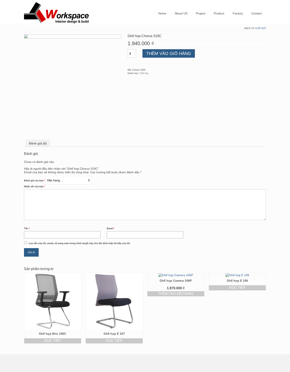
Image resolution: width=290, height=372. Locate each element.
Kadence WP (110, 365)
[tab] (38, 143)
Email (110, 228)
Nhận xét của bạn (34, 186)
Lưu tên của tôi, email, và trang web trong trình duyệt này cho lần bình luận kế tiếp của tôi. (79, 243)
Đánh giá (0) (38, 143)
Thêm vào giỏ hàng (168, 53)
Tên (27, 228)
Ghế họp (260, 28)
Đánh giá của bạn (34, 180)
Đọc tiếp (53, 341)
